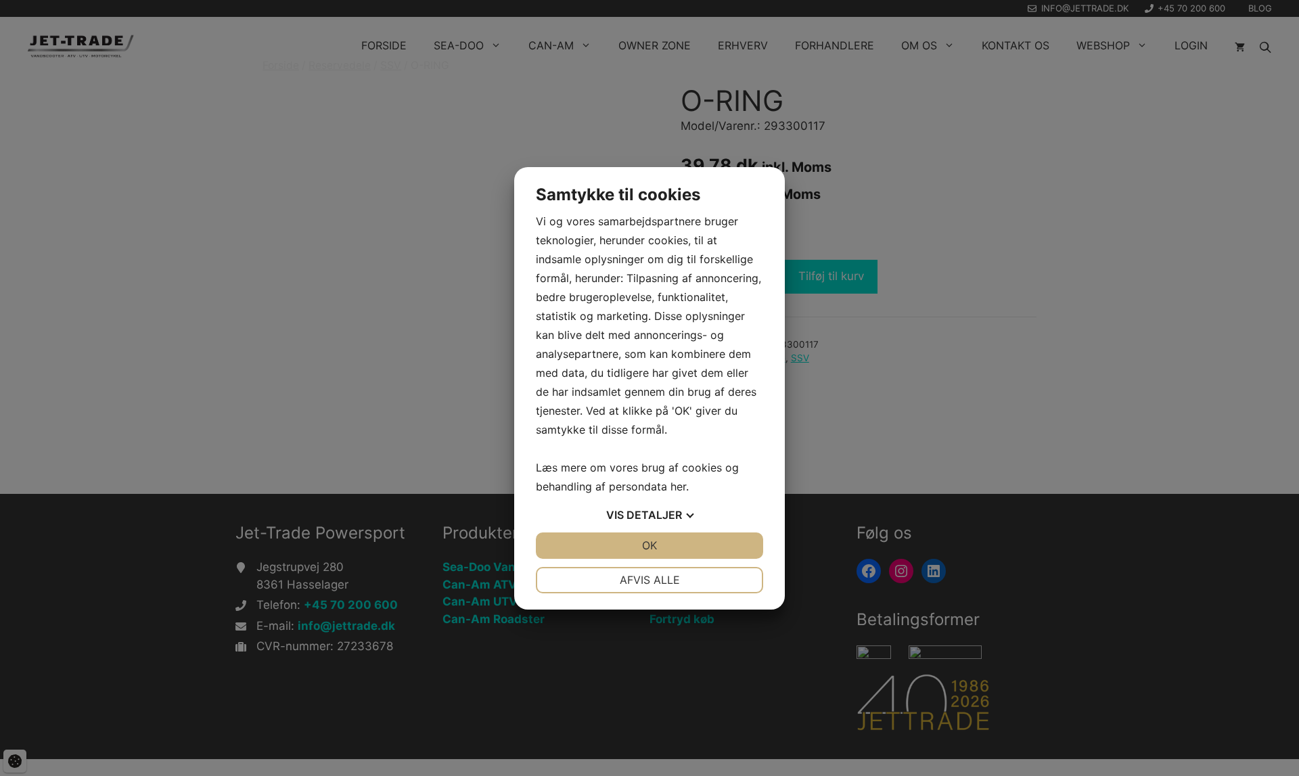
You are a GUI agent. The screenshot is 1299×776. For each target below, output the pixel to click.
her (678, 486)
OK (649, 545)
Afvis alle (650, 580)
